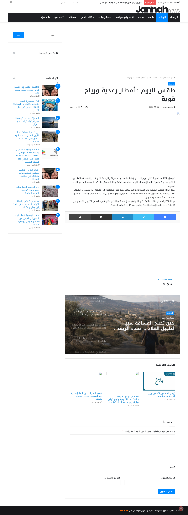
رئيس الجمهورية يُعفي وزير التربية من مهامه (161, 394)
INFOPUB (123, 510)
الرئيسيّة (174, 17)
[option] (122, 324)
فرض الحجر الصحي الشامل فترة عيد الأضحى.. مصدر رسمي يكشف (86, 396)
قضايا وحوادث (104, 17)
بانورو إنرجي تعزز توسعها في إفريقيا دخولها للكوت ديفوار (116, 2)
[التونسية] (158, 9)
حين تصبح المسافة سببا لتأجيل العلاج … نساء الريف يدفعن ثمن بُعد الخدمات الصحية (27, 137)
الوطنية (162, 17)
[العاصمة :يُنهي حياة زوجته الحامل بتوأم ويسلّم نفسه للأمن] (50, 90)
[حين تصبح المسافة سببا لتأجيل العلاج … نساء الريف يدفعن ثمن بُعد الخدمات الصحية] (50, 136)
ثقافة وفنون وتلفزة (125, 17)
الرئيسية (170, 78)
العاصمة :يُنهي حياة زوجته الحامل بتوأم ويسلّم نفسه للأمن (27, 90)
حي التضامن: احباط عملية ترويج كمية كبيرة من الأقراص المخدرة (28, 190)
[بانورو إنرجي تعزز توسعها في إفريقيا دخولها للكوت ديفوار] (50, 122)
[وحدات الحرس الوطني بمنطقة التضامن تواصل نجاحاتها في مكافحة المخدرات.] (50, 173)
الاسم (172, 467)
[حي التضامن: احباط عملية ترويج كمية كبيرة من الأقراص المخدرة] (50, 191)
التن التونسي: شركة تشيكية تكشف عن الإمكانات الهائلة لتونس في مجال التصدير (26, 105)
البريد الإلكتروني (167, 478)
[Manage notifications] (181, 508)
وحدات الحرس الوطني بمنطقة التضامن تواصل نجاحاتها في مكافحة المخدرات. (29, 174)
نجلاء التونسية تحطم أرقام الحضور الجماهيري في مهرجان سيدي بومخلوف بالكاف (27, 220)
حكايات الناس (87, 17)
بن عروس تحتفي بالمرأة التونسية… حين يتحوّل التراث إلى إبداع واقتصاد (26, 204)
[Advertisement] (122, 46)
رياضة (141, 17)
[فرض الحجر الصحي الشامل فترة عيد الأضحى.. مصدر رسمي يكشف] (86, 381)
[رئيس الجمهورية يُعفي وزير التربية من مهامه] (159, 381)
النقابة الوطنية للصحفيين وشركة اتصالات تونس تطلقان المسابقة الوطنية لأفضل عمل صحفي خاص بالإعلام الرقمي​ (143, 325)
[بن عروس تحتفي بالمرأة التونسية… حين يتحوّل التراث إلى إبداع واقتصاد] (50, 205)
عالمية (151, 17)
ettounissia (168, 107)
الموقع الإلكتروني (112, 478)
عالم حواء (45, 17)
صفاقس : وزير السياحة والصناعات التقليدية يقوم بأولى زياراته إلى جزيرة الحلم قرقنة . (123, 399)
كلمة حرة (59, 17)
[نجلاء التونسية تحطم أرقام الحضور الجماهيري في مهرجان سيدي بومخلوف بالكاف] (50, 219)
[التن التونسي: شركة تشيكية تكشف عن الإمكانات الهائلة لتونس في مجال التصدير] (50, 105)
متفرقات (72, 17)
